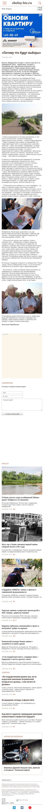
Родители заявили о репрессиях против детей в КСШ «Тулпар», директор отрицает (21, 611)
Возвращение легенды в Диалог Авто (18, 700)
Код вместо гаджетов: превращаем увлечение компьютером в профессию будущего (22, 715)
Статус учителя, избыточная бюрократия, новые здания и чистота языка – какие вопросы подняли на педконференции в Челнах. (22, 689)
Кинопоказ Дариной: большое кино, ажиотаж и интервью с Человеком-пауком (22, 768)
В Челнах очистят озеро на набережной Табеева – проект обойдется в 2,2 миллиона (21, 498)
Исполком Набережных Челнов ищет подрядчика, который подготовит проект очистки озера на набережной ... (19, 504)
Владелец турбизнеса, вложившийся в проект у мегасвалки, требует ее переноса (20, 627)
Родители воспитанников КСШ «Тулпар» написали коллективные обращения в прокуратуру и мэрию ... (20, 617)
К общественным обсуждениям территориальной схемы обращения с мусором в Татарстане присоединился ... (22, 632)
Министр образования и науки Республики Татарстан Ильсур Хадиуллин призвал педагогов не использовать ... (22, 664)
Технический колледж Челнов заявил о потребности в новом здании (17, 642)
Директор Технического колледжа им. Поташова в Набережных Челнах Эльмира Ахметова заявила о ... (21, 648)
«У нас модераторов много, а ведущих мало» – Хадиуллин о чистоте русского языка (20, 658)
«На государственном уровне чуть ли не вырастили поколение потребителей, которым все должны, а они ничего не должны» (19, 680)
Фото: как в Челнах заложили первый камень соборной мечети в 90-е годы (20, 545)
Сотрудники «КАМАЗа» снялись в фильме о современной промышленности (19, 590)
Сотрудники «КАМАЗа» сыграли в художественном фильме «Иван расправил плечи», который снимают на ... (21, 597)
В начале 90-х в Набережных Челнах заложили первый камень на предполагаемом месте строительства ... (21, 551)
